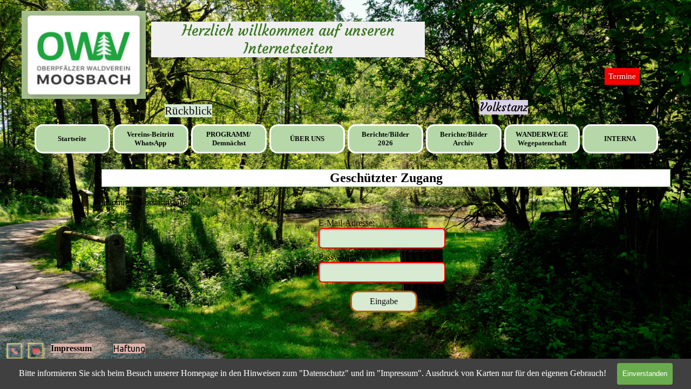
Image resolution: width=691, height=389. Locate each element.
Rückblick (188, 110)
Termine (622, 76)
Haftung (129, 348)
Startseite (72, 139)
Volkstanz (503, 107)
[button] (15, 346)
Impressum (71, 348)
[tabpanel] (503, 107)
